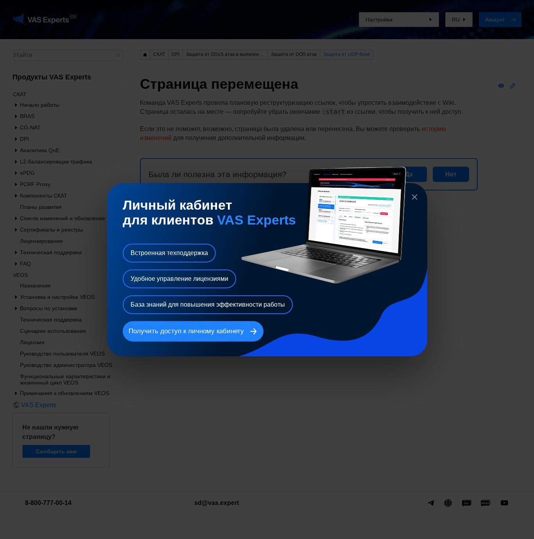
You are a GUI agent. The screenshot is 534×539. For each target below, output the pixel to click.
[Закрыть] (414, 197)
